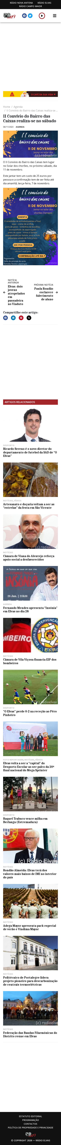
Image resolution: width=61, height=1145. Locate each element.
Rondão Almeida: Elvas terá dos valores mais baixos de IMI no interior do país (29, 874)
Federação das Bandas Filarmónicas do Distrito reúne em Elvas (30, 1034)
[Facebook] (24, 15)
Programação (30, 1120)
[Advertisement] (30, 54)
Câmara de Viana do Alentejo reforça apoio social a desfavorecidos (28, 557)
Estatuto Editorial (30, 1116)
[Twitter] (30, 15)
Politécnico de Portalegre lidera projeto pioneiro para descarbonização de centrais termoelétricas (30, 981)
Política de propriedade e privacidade (30, 1127)
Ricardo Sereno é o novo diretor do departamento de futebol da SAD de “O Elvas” (30, 452)
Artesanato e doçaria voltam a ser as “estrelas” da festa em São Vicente (28, 506)
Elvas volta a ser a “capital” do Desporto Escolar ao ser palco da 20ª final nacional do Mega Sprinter (28, 767)
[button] (42, 15)
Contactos (30, 1123)
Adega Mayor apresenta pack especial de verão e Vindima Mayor (29, 927)
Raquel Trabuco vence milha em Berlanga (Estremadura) (25, 820)
